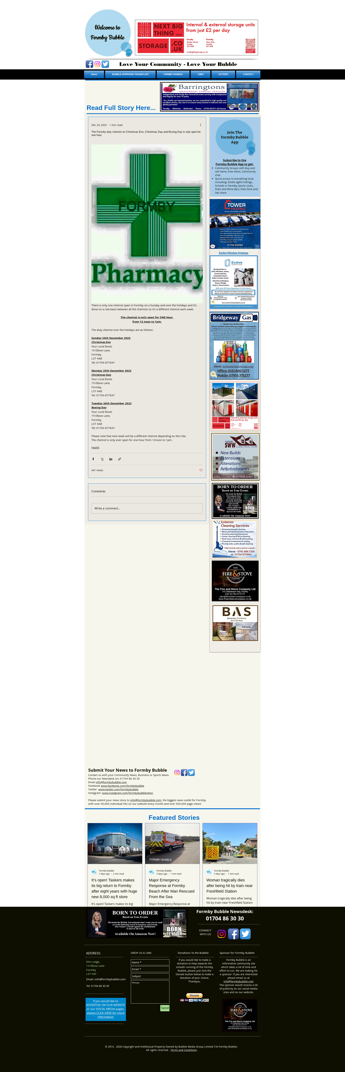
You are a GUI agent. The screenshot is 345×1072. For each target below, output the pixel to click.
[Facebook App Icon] (89, 64)
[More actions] (200, 125)
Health (95, 447)
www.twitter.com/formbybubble (118, 789)
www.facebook (110, 785)
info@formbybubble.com (111, 782)
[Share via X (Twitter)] (102, 459)
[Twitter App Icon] (105, 64)
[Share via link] (119, 459)
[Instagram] (97, 64)
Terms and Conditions (184, 1050)
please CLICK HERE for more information (106, 1015)
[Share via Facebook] (93, 459)
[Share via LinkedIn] (110, 459)
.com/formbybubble (131, 785)
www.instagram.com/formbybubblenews (127, 793)
